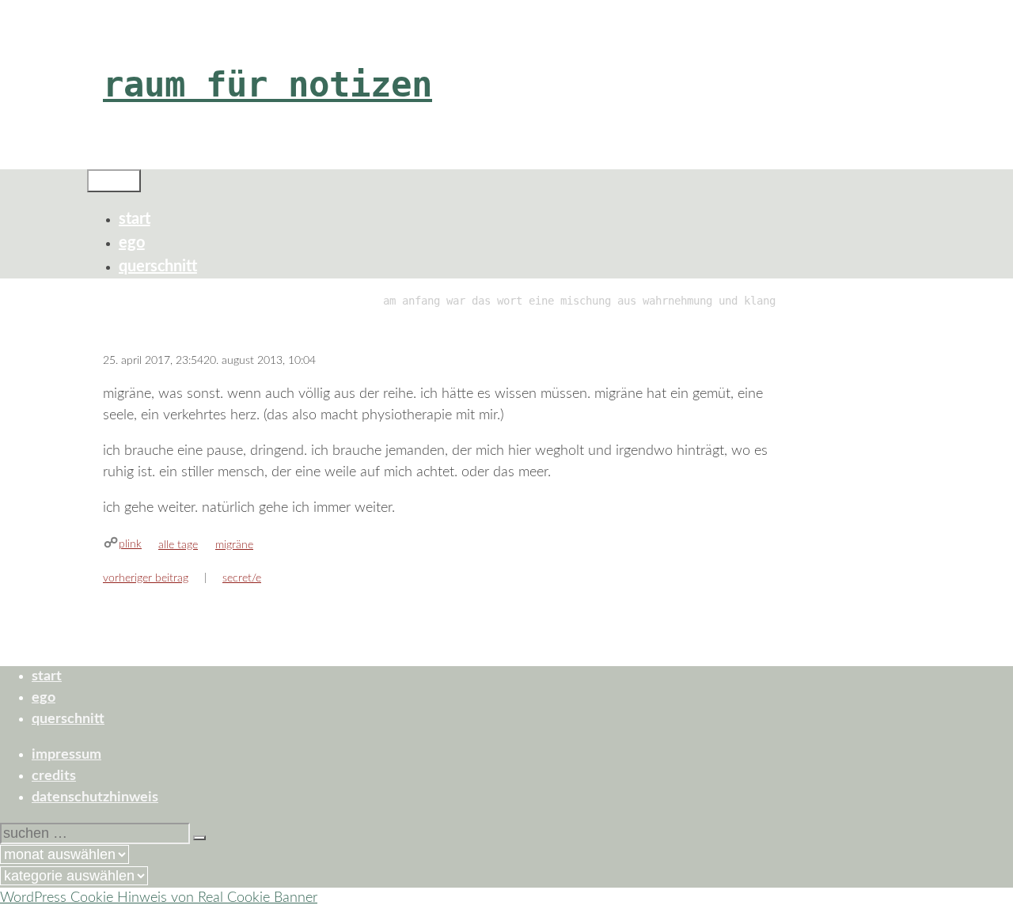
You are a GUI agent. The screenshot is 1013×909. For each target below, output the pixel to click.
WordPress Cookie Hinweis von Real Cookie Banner (158, 898)
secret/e (241, 578)
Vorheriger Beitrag (145, 578)
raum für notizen (267, 84)
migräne (234, 545)
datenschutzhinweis (95, 797)
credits (54, 776)
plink (130, 544)
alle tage (178, 545)
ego (132, 243)
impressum (66, 755)
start (134, 219)
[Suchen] (199, 837)
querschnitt (158, 267)
